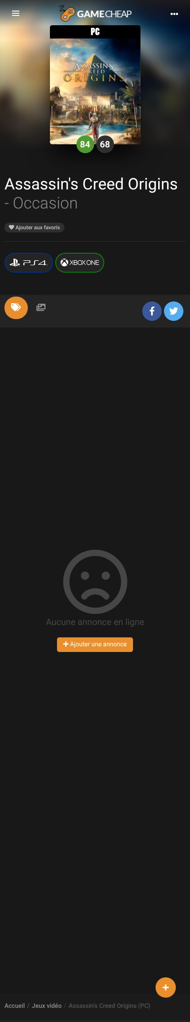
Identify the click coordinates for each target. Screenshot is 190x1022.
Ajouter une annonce (97, 644)
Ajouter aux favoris (37, 227)
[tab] (16, 308)
